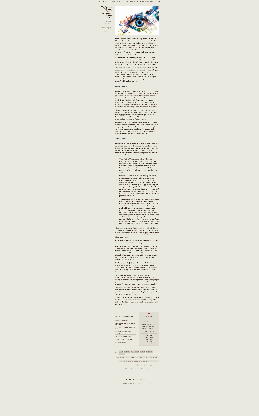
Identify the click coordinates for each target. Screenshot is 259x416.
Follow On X (133, 357)
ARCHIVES (140, 368)
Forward (122, 353)
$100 (146, 343)
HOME (125, 368)
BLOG (132, 368)
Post (122, 351)
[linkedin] (133, 380)
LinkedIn (127, 351)
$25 (146, 339)
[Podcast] (144, 380)
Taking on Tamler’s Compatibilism (124, 339)
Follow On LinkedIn (153, 357)
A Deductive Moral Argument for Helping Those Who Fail (123, 319)
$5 (146, 335)
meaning (140, 365)
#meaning (104, 27)
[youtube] (130, 380)
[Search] (156, 1)
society (151, 365)
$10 (146, 337)
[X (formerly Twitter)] (137, 380)
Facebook (150, 351)
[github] (141, 380)
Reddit (143, 351)
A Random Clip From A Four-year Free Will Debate (125, 323)
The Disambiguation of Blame (123, 336)
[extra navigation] (159, 1)
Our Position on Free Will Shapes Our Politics (125, 328)
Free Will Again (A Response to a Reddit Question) (123, 332)
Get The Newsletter (125, 357)
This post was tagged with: (128, 365)
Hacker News (135, 351)
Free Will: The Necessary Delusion (124, 316)
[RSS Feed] (148, 380)
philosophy (146, 365)
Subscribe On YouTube (143, 357)
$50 (146, 341)
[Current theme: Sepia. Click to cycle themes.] (150, 383)
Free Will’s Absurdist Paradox (122, 342)
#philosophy (109, 27)
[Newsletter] (126, 380)
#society (110, 28)
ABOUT (149, 368)
